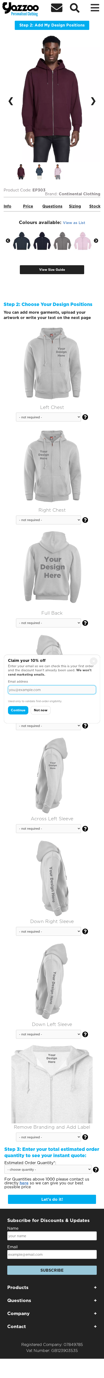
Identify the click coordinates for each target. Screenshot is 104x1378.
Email (12, 1247)
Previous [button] (8, 240)
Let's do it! (52, 1199)
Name (12, 1228)
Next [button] (96, 240)
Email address (18, 681)
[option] (24, 171)
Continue (18, 710)
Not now (40, 710)
